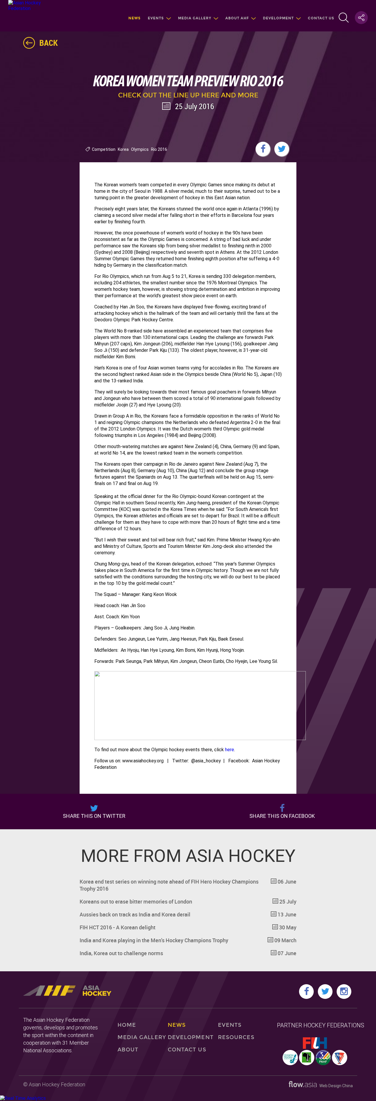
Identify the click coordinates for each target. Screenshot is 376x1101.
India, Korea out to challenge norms (188, 953)
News (134, 18)
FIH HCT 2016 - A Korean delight (188, 927)
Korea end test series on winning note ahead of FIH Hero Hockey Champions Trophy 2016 (188, 885)
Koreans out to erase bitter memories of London (188, 901)
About (128, 1049)
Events (156, 18)
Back (48, 42)
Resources (236, 1037)
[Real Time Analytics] (23, 1098)
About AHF (237, 18)
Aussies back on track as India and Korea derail (188, 914)
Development (278, 18)
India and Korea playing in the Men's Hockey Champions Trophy (188, 940)
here (229, 749)
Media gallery (194, 18)
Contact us (321, 18)
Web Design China (335, 1085)
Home (127, 1025)
